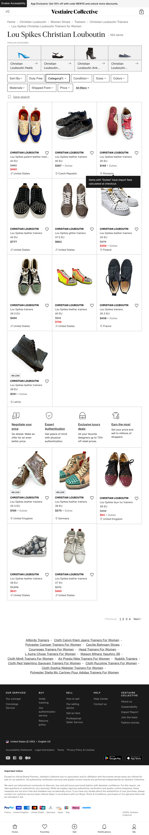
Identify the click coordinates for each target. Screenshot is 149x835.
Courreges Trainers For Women (51, 649)
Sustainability (129, 707)
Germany (51, 812)
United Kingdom (21, 812)
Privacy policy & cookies (80, 750)
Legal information (44, 750)
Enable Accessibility (13, 3)
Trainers (79, 22)
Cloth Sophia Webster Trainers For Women (72, 668)
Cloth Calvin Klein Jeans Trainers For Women (86, 640)
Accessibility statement (19, 750)
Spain (60, 812)
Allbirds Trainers (37, 640)
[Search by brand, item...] (7, 11)
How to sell (72, 699)
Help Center (101, 699)
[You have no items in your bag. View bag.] (141, 11)
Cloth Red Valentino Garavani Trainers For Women (44, 663)
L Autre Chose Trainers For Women (50, 654)
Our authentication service (47, 711)
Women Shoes (60, 22)
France (7, 812)
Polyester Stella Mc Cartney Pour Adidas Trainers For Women (74, 672)
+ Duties (67, 165)
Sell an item (73, 713)
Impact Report (129, 712)
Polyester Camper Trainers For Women (53, 644)
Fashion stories (130, 723)
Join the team (129, 717)
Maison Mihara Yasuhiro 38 (100, 654)
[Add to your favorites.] (47, 153)
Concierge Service (12, 706)
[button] (141, 11)
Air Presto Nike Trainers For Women (84, 658)
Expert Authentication (55, 426)
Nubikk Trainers (126, 658)
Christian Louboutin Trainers (109, 22)
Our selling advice (72, 706)
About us (126, 701)
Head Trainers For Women (97, 649)
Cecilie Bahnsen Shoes (102, 644)
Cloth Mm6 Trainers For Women (30, 658)
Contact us (100, 704)
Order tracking (44, 701)
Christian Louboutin (32, 22)
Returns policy (43, 723)
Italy (68, 812)
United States (37, 812)
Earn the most (120, 424)
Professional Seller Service (74, 720)
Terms (60, 750)
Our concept (13, 699)
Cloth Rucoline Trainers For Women (111, 663)
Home (11, 22)
